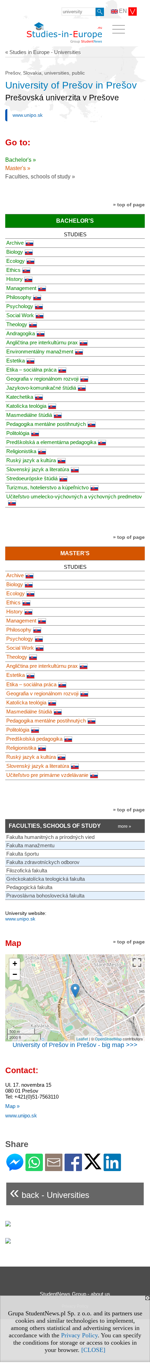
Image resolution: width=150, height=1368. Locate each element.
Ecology (15, 261)
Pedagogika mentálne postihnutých (46, 424)
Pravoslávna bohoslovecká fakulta (45, 896)
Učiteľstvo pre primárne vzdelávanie (47, 775)
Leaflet (82, 1038)
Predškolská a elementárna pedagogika (51, 442)
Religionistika (21, 451)
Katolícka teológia (26, 406)
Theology (16, 324)
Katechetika (19, 397)
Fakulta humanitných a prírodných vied (50, 837)
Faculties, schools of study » (40, 176)
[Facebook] (73, 1168)
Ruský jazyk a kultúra (31, 460)
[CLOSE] (93, 1349)
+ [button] (15, 963)
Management (21, 288)
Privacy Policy (79, 1335)
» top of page (129, 204)
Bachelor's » (20, 160)
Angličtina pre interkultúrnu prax (42, 342)
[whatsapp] (34, 1168)
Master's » (17, 168)
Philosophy (18, 297)
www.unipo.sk (28, 115)
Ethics (13, 270)
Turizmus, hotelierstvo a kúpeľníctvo (47, 487)
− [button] (15, 974)
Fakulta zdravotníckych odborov (43, 862)
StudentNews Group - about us (75, 1294)
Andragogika (20, 333)
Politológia (17, 433)
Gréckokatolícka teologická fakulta (45, 879)
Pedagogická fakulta (29, 887)
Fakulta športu (22, 854)
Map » (12, 1106)
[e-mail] (53, 1168)
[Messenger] (14, 1168)
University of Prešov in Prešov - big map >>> (75, 1044)
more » (124, 826)
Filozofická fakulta (26, 870)
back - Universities (49, 1192)
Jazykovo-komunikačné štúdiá (41, 388)
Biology (14, 252)
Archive (15, 243)
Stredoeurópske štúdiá (32, 478)
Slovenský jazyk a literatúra (37, 469)
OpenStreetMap (108, 1038)
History (14, 279)
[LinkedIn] (112, 1168)
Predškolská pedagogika (34, 739)
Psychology (19, 306)
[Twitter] (93, 1166)
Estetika (15, 361)
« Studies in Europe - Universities (43, 52)
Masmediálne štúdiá (29, 415)
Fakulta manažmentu (30, 845)
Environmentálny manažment (39, 351)
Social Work (20, 315)
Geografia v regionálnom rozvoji (42, 379)
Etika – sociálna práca (31, 370)
